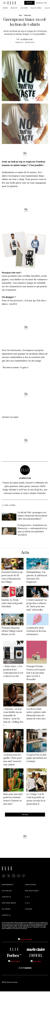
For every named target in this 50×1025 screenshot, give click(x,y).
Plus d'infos (31, 928)
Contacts (6, 897)
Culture (24, 8)
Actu (25, 553)
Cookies (28, 909)
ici (34, 300)
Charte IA (6, 915)
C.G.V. (27, 903)
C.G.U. (27, 897)
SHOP (29, 2)
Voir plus (25, 814)
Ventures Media (9, 903)
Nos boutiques (32, 890)
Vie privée (6, 909)
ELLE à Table (36, 8)
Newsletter (41, 3)
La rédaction (27, 39)
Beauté (14, 8)
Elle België (7, 890)
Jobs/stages (30, 884)
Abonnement (7, 884)
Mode (5, 8)
